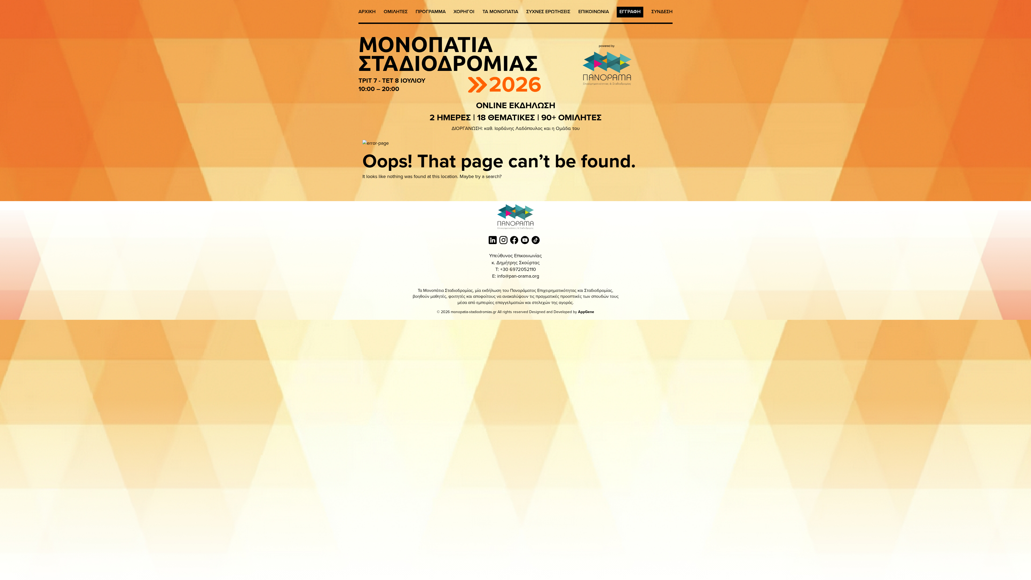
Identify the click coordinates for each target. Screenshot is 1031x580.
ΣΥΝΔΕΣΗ (662, 11)
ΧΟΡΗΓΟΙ (463, 11)
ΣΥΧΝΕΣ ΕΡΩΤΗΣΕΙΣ (548, 11)
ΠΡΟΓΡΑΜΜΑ (431, 11)
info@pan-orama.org (518, 276)
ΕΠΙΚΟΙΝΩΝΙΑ (593, 11)
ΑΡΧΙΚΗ (367, 11)
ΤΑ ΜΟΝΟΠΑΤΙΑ (500, 11)
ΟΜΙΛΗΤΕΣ (396, 11)
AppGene (586, 312)
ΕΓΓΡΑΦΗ (630, 11)
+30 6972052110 (518, 269)
